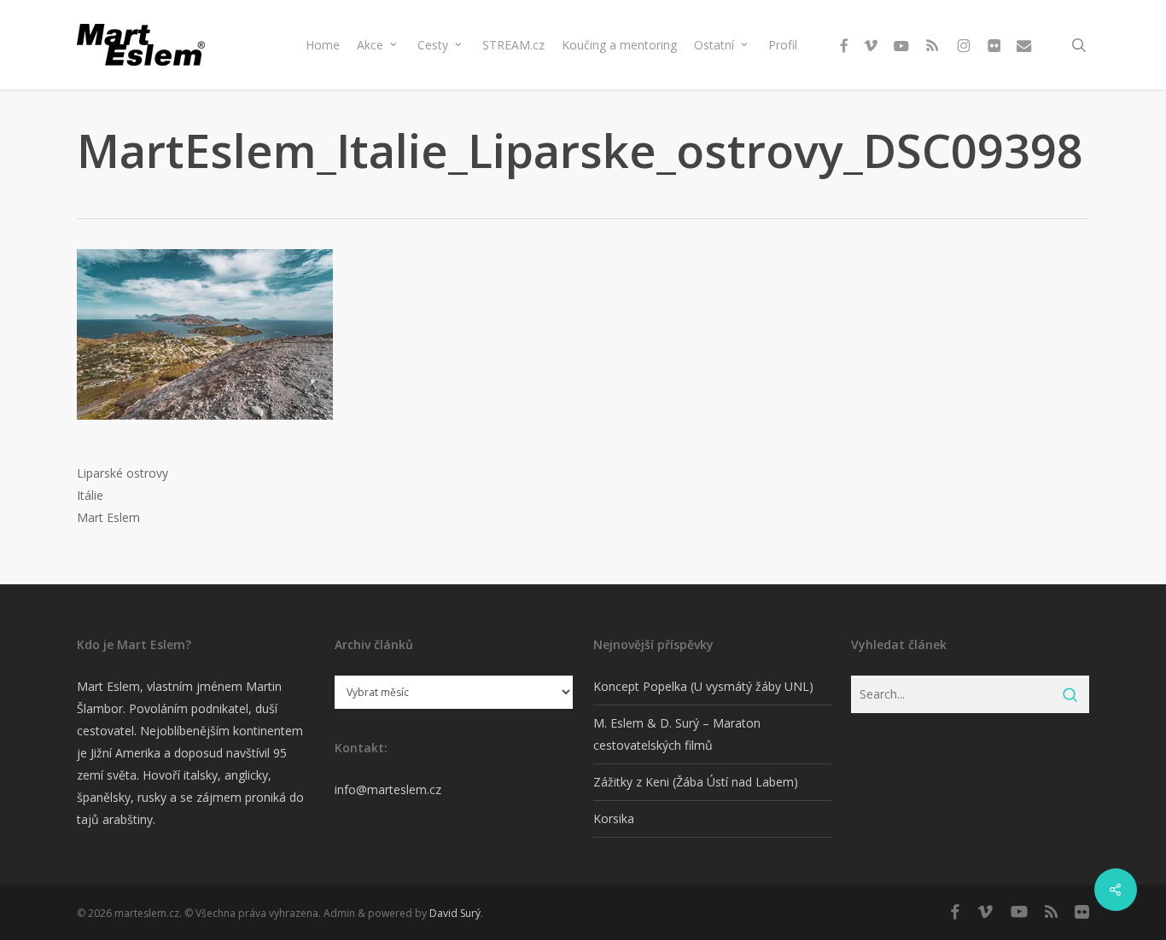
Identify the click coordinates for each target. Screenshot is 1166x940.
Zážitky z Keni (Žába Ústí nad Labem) (695, 782)
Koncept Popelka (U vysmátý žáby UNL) (703, 686)
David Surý (455, 913)
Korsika (613, 818)
